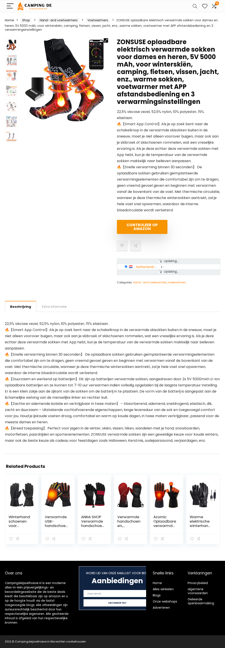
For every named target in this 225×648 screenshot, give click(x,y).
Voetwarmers (97, 20)
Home (9, 20)
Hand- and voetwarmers (59, 20)
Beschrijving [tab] (20, 306)
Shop (26, 20)
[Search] (195, 6)
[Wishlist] (204, 6)
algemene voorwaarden (198, 591)
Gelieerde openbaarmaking (201, 601)
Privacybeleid (198, 583)
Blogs (157, 595)
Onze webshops (165, 601)
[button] (106, 40)
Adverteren (161, 607)
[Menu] (10, 6)
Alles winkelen (163, 589)
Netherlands (145, 266)
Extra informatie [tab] (54, 306)
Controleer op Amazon (142, 226)
